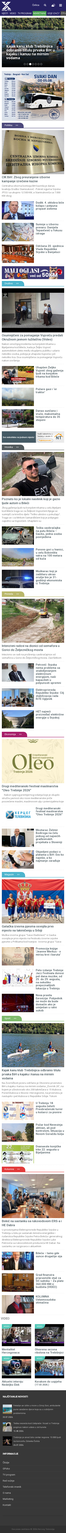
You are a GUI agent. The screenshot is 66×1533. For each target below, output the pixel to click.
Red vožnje (8, 1480)
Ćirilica (35, 5)
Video (13, 13)
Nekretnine (39, 13)
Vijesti (5, 13)
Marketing (8, 1499)
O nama (7, 1492)
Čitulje (6, 1462)
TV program (25, 13)
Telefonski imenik (12, 1486)
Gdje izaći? (53, 13)
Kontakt (7, 1505)
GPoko (6, 1468)
